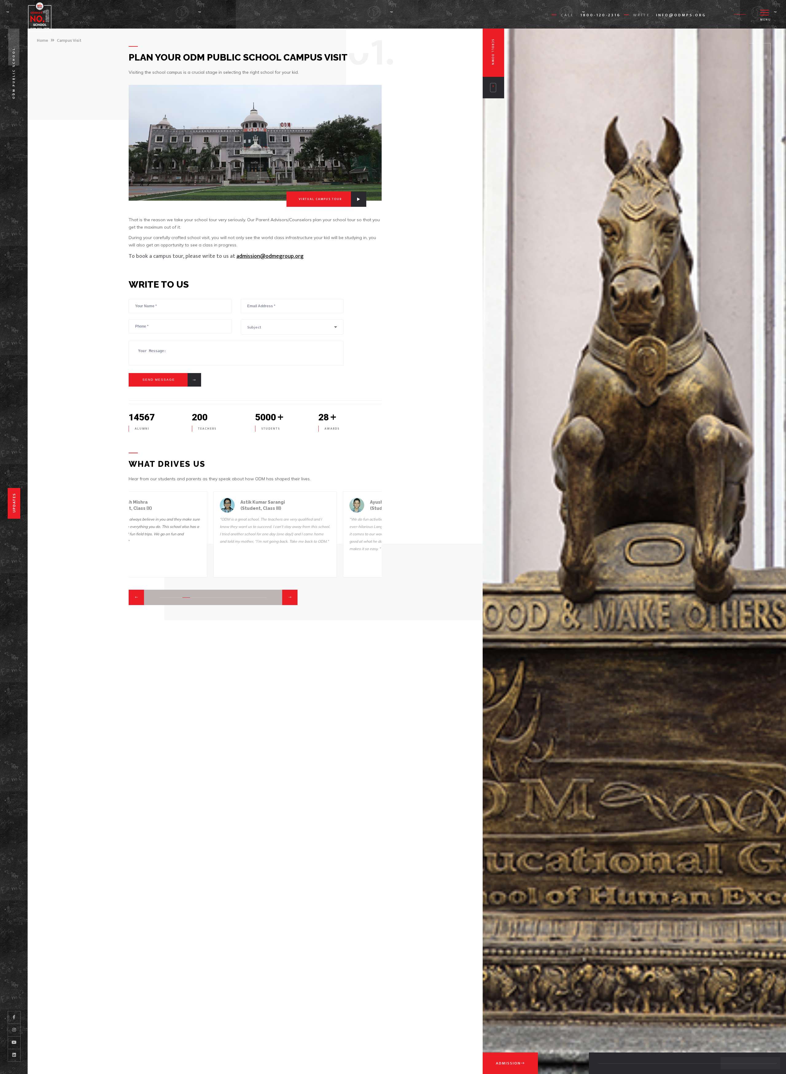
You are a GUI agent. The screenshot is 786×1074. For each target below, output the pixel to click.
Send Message (158, 379)
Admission (508, 1063)
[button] (136, 597)
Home (42, 40)
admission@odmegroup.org (270, 256)
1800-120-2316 (600, 15)
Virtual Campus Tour (320, 199)
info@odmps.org (681, 15)
